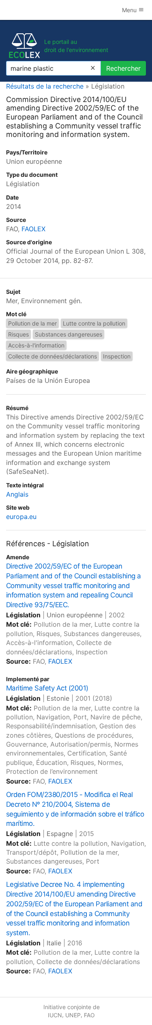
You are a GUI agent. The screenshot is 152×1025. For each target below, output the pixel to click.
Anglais (17, 494)
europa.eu (21, 516)
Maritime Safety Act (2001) (47, 688)
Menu (130, 10)
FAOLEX (33, 229)
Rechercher (123, 68)
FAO (89, 1015)
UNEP (73, 1015)
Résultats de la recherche (44, 86)
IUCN (55, 1015)
